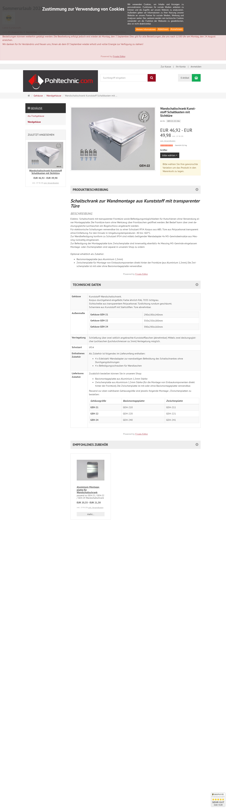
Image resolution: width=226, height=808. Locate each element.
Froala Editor (119, 56)
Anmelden (196, 66)
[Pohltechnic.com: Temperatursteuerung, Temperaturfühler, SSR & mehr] (60, 80)
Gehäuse (36, 108)
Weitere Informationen (146, 29)
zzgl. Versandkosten (167, 141)
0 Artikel (185, 77)
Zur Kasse (166, 66)
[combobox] (169, 155)
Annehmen (176, 29)
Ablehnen (163, 29)
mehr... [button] (90, 514)
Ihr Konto (181, 66)
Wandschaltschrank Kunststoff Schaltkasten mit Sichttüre (45, 172)
